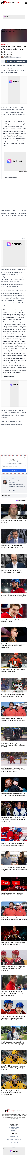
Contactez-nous (14, 1142)
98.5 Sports (8, 495)
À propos (14, 1135)
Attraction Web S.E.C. (11, 1121)
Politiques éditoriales (14, 1141)
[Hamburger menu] (26, 3)
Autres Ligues (14, 1128)
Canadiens (14, 1125)
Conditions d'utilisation (14, 1138)
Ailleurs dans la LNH (14, 1127)
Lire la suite (11, 488)
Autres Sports (14, 1130)
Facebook (14, 1147)
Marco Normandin (8, 56)
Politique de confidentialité (14, 1139)
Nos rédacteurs (14, 1136)
